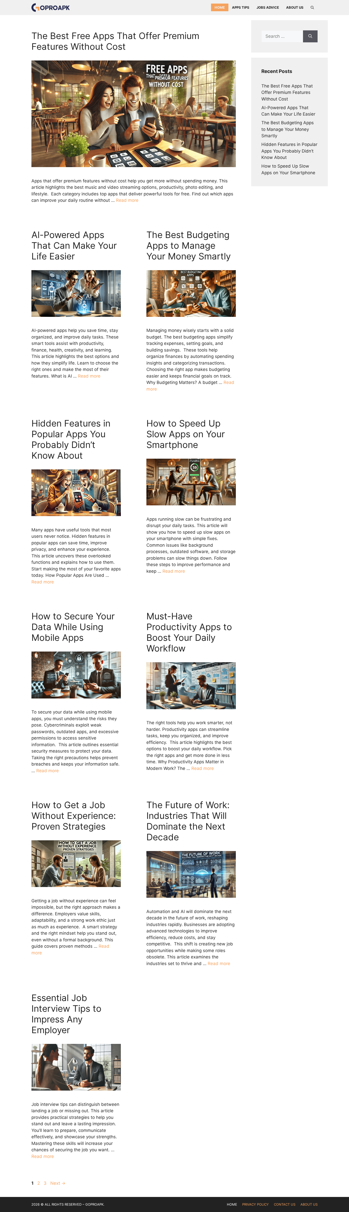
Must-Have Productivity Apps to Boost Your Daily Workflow (189, 632)
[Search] (310, 36)
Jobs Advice (268, 7)
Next (57, 1183)
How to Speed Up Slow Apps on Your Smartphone (185, 434)
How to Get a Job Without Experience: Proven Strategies (75, 815)
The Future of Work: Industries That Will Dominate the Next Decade (188, 820)
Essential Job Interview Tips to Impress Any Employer (66, 1013)
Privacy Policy (255, 1204)
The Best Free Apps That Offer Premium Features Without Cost (115, 41)
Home (220, 7)
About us (295, 7)
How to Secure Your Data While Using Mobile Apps (73, 627)
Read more (127, 200)
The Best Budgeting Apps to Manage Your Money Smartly (188, 245)
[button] (312, 7)
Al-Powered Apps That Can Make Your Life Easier (74, 245)
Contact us (284, 1204)
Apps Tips (240, 7)
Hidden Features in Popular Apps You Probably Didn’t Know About (70, 439)
